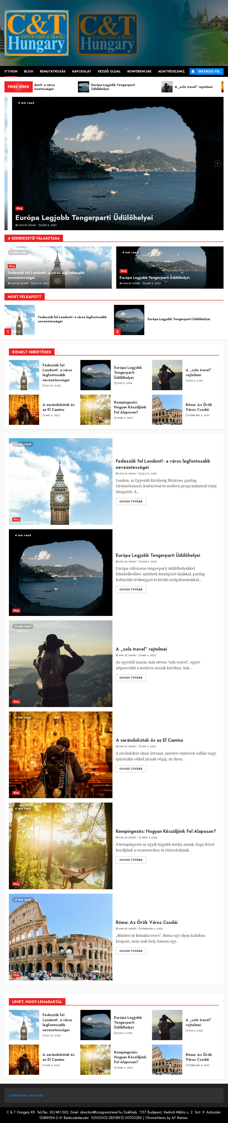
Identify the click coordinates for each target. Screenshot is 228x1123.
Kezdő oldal (109, 71)
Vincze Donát (20, 225)
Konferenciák (139, 71)
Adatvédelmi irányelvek (26, 1095)
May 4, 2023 (196, 380)
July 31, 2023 (41, 283)
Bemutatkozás (52, 71)
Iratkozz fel (209, 71)
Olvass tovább (130, 502)
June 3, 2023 (41, 225)
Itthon (10, 71)
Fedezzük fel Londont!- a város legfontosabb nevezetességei (46, 275)
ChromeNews (155, 1117)
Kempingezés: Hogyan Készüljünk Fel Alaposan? (130, 407)
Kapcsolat (81, 71)
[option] (114, 163)
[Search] (183, 71)
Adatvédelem (169, 71)
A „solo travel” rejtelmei (166, 319)
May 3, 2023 (53, 415)
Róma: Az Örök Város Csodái (199, 407)
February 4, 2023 (199, 415)
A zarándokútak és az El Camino (59, 407)
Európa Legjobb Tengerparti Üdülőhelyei (77, 217)
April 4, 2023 (125, 418)
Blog (28, 71)
